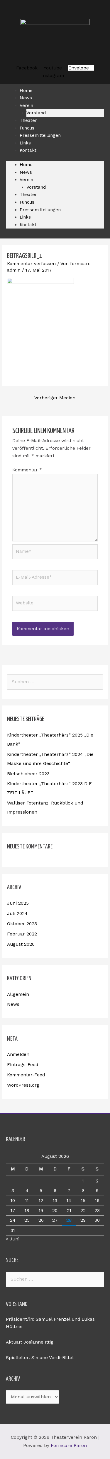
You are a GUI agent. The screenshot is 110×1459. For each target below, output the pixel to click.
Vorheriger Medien (54, 397)
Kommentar (27, 470)
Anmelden (18, 1054)
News (26, 172)
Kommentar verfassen (31, 263)
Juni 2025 (18, 903)
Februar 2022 (22, 934)
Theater (28, 194)
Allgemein (18, 994)
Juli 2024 (17, 913)
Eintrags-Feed (22, 1064)
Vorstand (36, 187)
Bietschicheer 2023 (28, 773)
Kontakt (28, 150)
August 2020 (21, 944)
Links (25, 217)
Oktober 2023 (22, 923)
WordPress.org (23, 1085)
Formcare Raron (69, 1445)
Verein (26, 105)
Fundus (27, 202)
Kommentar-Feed (26, 1075)
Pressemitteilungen (40, 135)
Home (26, 164)
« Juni (12, 1239)
